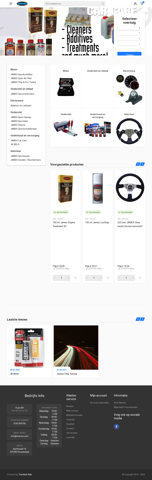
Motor (14, 69)
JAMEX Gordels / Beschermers (26, 160)
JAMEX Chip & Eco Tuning (23, 82)
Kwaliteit (70, 424)
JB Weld (14, 374)
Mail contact (72, 410)
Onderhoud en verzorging (25, 135)
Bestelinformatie (74, 415)
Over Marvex (120, 402)
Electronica (17, 100)
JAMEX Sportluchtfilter (22, 74)
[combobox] (129, 28)
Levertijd (70, 437)
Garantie (70, 419)
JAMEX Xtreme (18, 125)
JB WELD (15, 144)
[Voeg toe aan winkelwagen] (75, 278)
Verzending (71, 433)
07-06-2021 (61, 370)
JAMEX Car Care (19, 140)
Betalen (70, 406)
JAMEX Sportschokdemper (24, 128)
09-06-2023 (15, 370)
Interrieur (16, 151)
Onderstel (16, 112)
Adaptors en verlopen (21, 105)
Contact (70, 428)
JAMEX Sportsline (19, 121)
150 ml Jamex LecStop (97, 222)
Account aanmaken (99, 402)
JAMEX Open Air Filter (21, 78)
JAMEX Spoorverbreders (22, 94)
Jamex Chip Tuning (67, 374)
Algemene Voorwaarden (125, 407)
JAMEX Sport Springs (21, 117)
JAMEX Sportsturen (20, 156)
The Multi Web (25, 474)
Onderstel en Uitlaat (22, 88)
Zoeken (129, 55)
